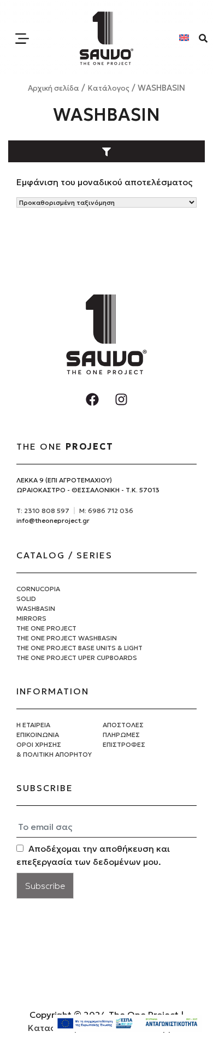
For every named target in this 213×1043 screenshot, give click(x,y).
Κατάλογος (108, 88)
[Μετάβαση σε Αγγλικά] (184, 37)
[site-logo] (106, 38)
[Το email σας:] (106, 827)
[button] (106, 151)
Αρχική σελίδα (53, 88)
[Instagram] (121, 399)
